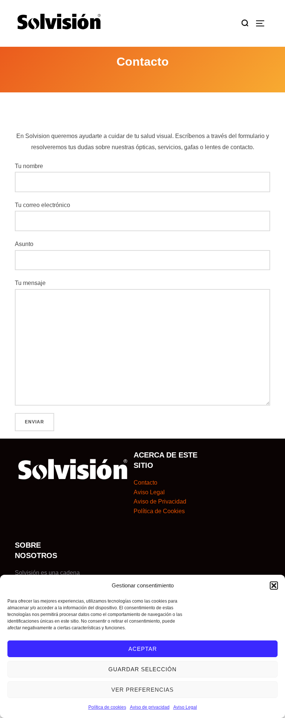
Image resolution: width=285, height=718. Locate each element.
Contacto (145, 482)
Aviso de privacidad (150, 707)
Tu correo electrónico (42, 205)
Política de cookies (107, 707)
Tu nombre (29, 166)
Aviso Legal (185, 707)
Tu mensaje (30, 283)
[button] (274, 585)
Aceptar (142, 649)
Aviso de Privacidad (160, 501)
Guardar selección (142, 669)
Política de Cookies (159, 511)
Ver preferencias (142, 689)
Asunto (24, 244)
